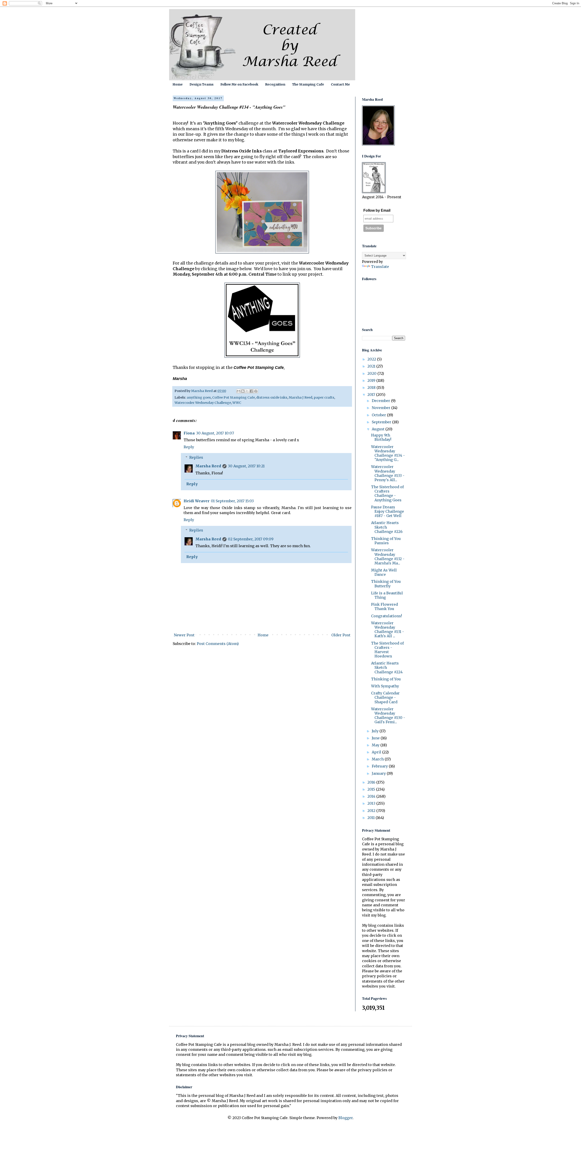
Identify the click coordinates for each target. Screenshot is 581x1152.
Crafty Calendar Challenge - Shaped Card (385, 697)
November (381, 407)
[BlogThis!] (243, 391)
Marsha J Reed (300, 397)
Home (177, 84)
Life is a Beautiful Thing (387, 595)
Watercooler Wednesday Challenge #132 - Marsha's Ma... (387, 556)
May (376, 745)
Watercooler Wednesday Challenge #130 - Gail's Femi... (388, 715)
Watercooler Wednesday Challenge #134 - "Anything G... (388, 453)
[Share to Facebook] (251, 391)
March (378, 759)
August (378, 429)
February (380, 766)
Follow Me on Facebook (239, 84)
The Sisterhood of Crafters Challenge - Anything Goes (387, 493)
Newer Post (184, 635)
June (376, 738)
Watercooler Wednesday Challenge (203, 403)
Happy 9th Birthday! (381, 437)
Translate (380, 266)
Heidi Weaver (196, 501)
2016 (371, 782)
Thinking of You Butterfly (386, 583)
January (379, 773)
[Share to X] (247, 391)
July (375, 731)
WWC (236, 403)
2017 (371, 394)
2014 (371, 796)
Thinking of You (386, 679)
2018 (372, 387)
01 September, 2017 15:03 (232, 501)
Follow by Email (376, 210)
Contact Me (340, 84)
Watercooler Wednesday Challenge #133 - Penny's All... (387, 473)
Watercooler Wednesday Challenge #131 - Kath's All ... (387, 629)
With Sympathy (385, 686)
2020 (372, 373)
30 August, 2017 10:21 (246, 466)
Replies (196, 457)
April (377, 752)
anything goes (199, 397)
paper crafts (324, 397)
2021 (371, 366)
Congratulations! (386, 616)
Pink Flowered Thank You (384, 606)
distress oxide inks (271, 397)
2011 (371, 817)
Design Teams (202, 84)
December (381, 400)
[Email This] (238, 391)
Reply (189, 447)
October (379, 415)
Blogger (345, 1117)
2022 (372, 359)
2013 (371, 803)
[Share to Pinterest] (256, 391)
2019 (371, 380)
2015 (371, 789)
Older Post (340, 635)
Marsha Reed (208, 466)
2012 (371, 810)
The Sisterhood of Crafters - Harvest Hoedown (387, 650)
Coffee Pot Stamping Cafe (233, 397)
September (382, 422)
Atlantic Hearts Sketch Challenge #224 (387, 667)
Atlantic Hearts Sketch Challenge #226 (387, 527)
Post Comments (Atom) (218, 643)
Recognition (275, 84)
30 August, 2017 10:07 (215, 433)
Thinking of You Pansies (386, 540)
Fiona (189, 433)
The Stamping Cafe (308, 84)
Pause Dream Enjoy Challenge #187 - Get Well (387, 511)
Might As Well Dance (384, 572)
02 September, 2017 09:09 (250, 539)
